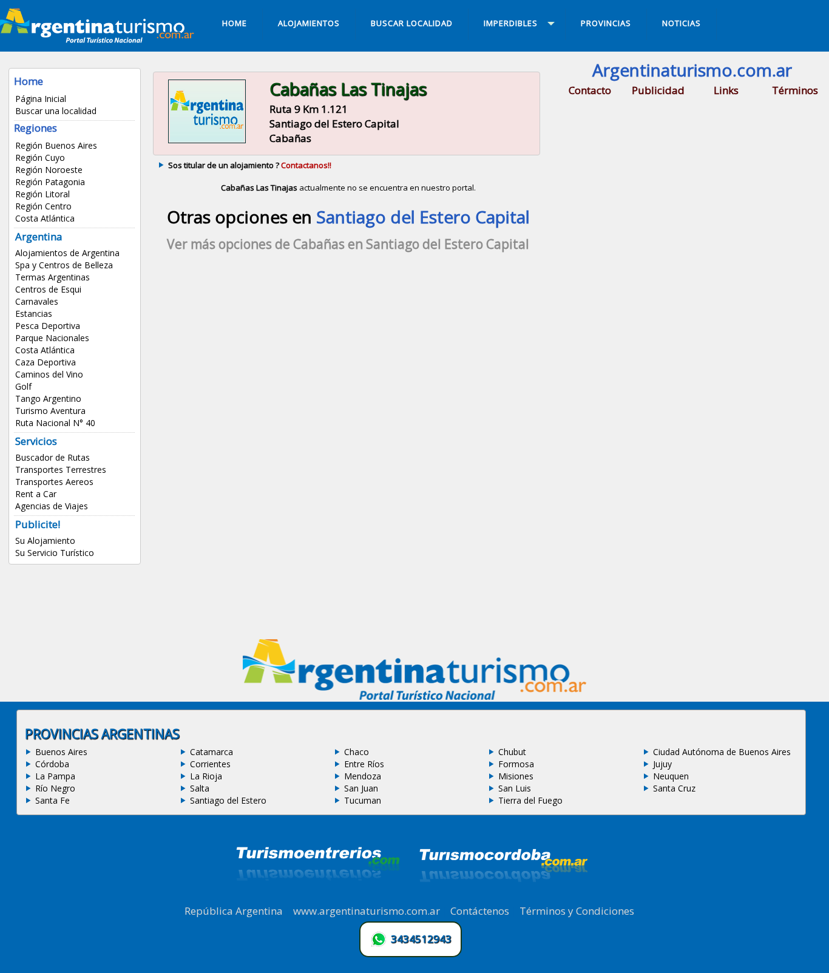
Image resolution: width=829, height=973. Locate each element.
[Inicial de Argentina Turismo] (99, 39)
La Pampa (55, 776)
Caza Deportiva (45, 362)
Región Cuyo (40, 157)
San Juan (361, 788)
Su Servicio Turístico (54, 552)
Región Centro (43, 206)
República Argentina (233, 911)
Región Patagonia (50, 182)
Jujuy (662, 764)
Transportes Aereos (54, 481)
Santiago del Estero (228, 800)
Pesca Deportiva (47, 325)
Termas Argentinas (52, 277)
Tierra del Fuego (530, 800)
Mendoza (362, 776)
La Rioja (206, 776)
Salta (199, 788)
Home (28, 81)
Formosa (516, 764)
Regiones (35, 128)
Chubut (512, 752)
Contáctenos (479, 911)
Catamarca (211, 752)
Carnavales (36, 301)
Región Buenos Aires (56, 145)
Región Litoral (42, 194)
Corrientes (210, 764)
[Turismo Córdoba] (502, 897)
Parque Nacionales (52, 338)
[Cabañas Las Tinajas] (207, 142)
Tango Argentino (48, 398)
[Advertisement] (348, 368)
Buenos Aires (61, 752)
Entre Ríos (364, 764)
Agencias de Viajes (51, 506)
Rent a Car (35, 494)
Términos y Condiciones (576, 911)
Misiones (515, 776)
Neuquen (671, 776)
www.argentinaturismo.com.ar (366, 911)
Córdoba (52, 764)
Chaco (356, 752)
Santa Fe (52, 800)
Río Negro (55, 788)
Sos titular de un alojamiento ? (249, 165)
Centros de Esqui (48, 289)
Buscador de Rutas (52, 457)
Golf (23, 386)
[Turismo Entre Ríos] (318, 897)
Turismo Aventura (50, 410)
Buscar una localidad (55, 111)
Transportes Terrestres (60, 469)
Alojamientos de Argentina (67, 253)
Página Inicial (40, 98)
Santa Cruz (674, 788)
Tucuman (362, 800)
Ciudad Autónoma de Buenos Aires (722, 752)
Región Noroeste (49, 169)
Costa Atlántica (45, 218)
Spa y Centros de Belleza (64, 265)
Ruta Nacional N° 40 (55, 423)
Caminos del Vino (49, 374)
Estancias (33, 313)
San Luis (514, 788)
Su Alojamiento (45, 540)
